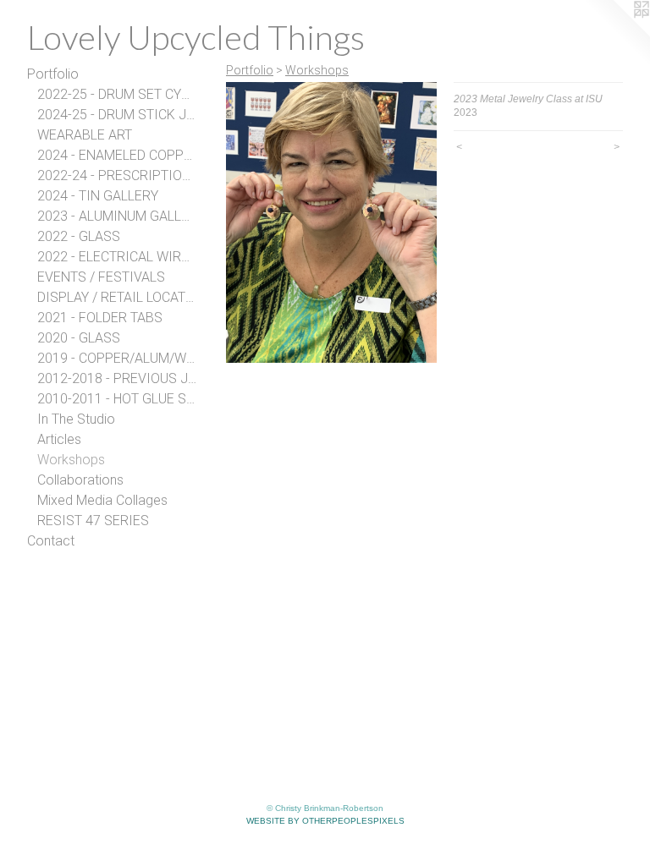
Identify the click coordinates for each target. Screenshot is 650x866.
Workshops (71, 460)
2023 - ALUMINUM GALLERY (116, 216)
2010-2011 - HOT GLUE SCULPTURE (116, 399)
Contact (50, 541)
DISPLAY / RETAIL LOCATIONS (116, 297)
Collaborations (80, 480)
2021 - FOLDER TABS (99, 318)
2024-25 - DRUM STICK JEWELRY (116, 115)
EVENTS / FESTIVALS (101, 277)
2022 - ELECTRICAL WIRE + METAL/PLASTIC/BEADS (116, 257)
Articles (59, 439)
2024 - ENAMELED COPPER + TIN (116, 155)
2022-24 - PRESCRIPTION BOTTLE (116, 175)
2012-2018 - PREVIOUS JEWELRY (116, 378)
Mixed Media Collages (102, 500)
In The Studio (76, 419)
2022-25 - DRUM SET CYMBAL (116, 94)
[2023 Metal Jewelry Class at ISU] (331, 222)
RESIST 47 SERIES (93, 520)
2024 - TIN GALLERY (97, 196)
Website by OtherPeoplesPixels (325, 820)
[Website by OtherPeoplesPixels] (616, 34)
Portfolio (53, 74)
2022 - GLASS (78, 236)
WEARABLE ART (84, 135)
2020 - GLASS (78, 338)
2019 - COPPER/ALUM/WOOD (116, 358)
